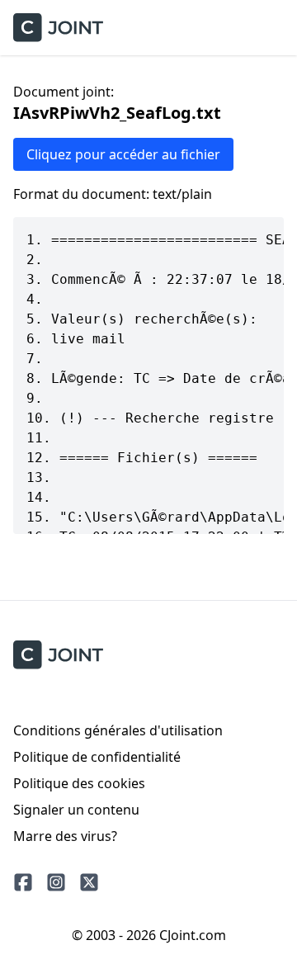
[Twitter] (89, 882)
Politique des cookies (79, 783)
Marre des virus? (65, 836)
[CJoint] (58, 654)
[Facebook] (23, 882)
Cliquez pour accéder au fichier (123, 154)
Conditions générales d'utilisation (118, 730)
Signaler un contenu (76, 810)
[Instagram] (56, 882)
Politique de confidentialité (97, 757)
